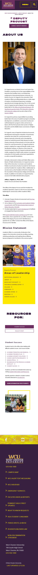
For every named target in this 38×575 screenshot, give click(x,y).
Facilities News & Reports (19, 497)
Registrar (7, 294)
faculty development (23, 209)
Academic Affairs (9, 292)
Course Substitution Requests (16, 358)
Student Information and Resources (19, 372)
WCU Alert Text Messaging (19, 478)
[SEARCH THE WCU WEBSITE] (34, 4)
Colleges (7, 287)
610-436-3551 (21, 377)
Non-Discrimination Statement (16, 536)
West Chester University (11, 13)
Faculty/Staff (19, 331)
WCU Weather (13, 484)
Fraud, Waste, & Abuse (17, 523)
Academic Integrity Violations (16, 356)
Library (6, 280)
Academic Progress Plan (14, 354)
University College (12, 111)
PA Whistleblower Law (17, 529)
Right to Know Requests (18, 510)
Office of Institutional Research (23, 107)
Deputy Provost (23, 13)
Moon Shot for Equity (11, 282)
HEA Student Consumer (18, 516)
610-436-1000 (11, 466)
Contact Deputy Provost (19, 25)
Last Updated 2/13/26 (16, 565)
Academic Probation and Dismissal (17, 352)
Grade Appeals (11, 360)
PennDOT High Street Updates (17, 504)
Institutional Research (11, 277)
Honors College (9, 113)
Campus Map (13, 472)
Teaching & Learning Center (12, 109)
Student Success (19, 327)
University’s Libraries (27, 109)
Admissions (7, 289)
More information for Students (17, 383)
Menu (25, 4)
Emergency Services (16, 491)
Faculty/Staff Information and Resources (16, 215)
